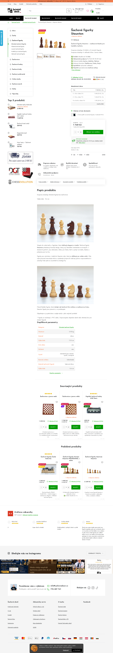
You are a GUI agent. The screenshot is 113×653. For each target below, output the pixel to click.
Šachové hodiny (17, 64)
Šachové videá (62, 607)
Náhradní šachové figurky (18, 54)
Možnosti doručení (100, 77)
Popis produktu (42, 182)
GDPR (34, 627)
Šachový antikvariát (18, 74)
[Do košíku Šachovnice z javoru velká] (75, 427)
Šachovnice (16, 59)
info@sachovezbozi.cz (59, 586)
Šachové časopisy (62, 611)
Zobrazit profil (95, 553)
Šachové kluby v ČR (63, 619)
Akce (13, 31)
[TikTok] (97, 587)
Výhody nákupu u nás (38, 607)
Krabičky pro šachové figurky (19, 51)
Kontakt (21, 4)
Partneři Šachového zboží (64, 623)
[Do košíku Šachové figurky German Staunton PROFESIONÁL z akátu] (75, 487)
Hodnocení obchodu (13, 607)
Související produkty (68, 182)
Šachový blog (11, 619)
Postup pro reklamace (38, 615)
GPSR (103, 154)
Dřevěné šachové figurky (18, 44)
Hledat (69, 11)
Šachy (14, 36)
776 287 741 (79, 9)
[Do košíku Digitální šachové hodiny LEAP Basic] (98, 427)
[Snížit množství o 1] (75, 132)
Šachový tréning (62, 615)
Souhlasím (77, 650)
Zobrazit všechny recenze (30, 515)
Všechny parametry (55, 373)
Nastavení (66, 650)
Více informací (76, 70)
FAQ (41, 4)
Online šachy (16, 79)
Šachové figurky (17, 40)
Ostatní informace (54, 182)
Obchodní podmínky (31, 4)
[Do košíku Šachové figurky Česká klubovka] (53, 487)
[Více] (100, 18)
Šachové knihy (17, 69)
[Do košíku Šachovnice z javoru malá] (53, 427)
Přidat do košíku (93, 132)
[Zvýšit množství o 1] (80, 132)
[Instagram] (93, 587)
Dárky (14, 89)
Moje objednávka (37, 623)
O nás (9, 4)
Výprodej (15, 94)
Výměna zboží (36, 611)
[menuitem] (11, 18)
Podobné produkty (81, 182)
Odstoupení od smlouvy (39, 619)
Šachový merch (17, 84)
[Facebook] (89, 587)
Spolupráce (11, 623)
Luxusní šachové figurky (17, 49)
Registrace (101, 4)
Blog (15, 4)
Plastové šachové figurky (17, 46)
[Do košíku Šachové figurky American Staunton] (98, 487)
